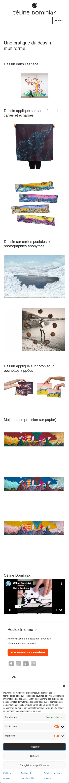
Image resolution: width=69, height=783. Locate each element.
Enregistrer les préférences (34, 765)
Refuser (34, 756)
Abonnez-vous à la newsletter (28, 652)
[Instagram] (18, 663)
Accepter (35, 746)
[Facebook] (11, 663)
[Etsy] (33, 663)
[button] (64, 686)
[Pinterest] (26, 663)
